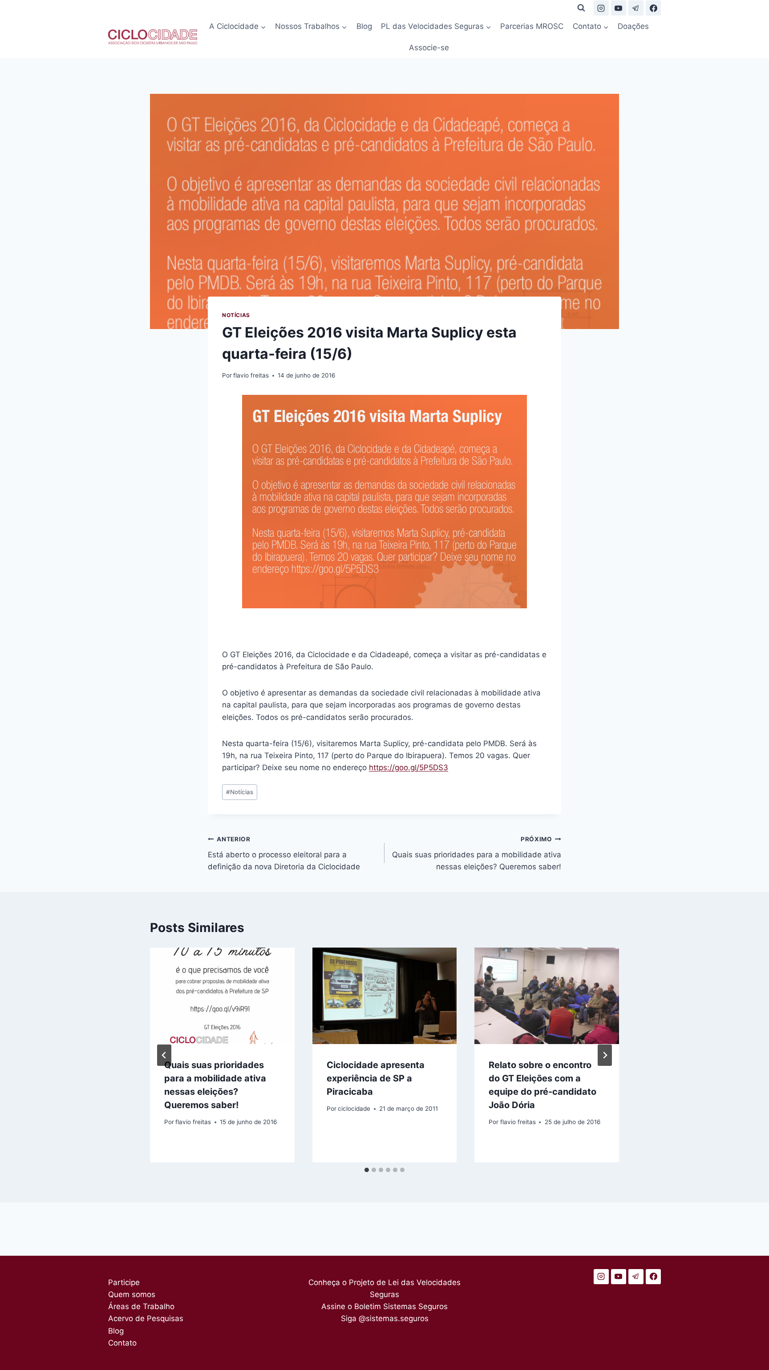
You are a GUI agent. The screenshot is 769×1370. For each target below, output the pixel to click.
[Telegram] (636, 8)
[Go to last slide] (164, 1055)
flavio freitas (251, 375)
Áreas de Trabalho (141, 1306)
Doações (633, 26)
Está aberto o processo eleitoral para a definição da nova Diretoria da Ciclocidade (284, 853)
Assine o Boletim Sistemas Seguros (384, 1306)
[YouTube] (618, 8)
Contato (122, 1342)
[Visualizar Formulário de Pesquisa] (581, 8)
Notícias (236, 315)
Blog (364, 26)
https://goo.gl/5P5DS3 (408, 767)
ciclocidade (354, 1108)
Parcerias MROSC (531, 26)
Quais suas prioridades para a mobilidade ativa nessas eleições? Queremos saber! (476, 853)
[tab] (366, 1170)
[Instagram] (601, 8)
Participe (124, 1282)
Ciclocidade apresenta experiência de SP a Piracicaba (376, 1078)
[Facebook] (653, 8)
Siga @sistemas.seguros (385, 1318)
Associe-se (429, 47)
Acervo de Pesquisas (145, 1318)
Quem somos (131, 1294)
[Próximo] (605, 1055)
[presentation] (222, 996)
